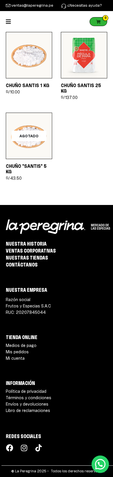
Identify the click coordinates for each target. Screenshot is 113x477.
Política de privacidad (26, 391)
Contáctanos (22, 264)
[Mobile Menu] (10, 22)
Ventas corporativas (31, 250)
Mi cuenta (15, 358)
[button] (100, 464)
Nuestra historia (26, 243)
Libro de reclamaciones (28, 410)
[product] (29, 55)
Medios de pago (21, 345)
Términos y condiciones (28, 397)
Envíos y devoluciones (27, 404)
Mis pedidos (17, 351)
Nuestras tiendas (27, 257)
